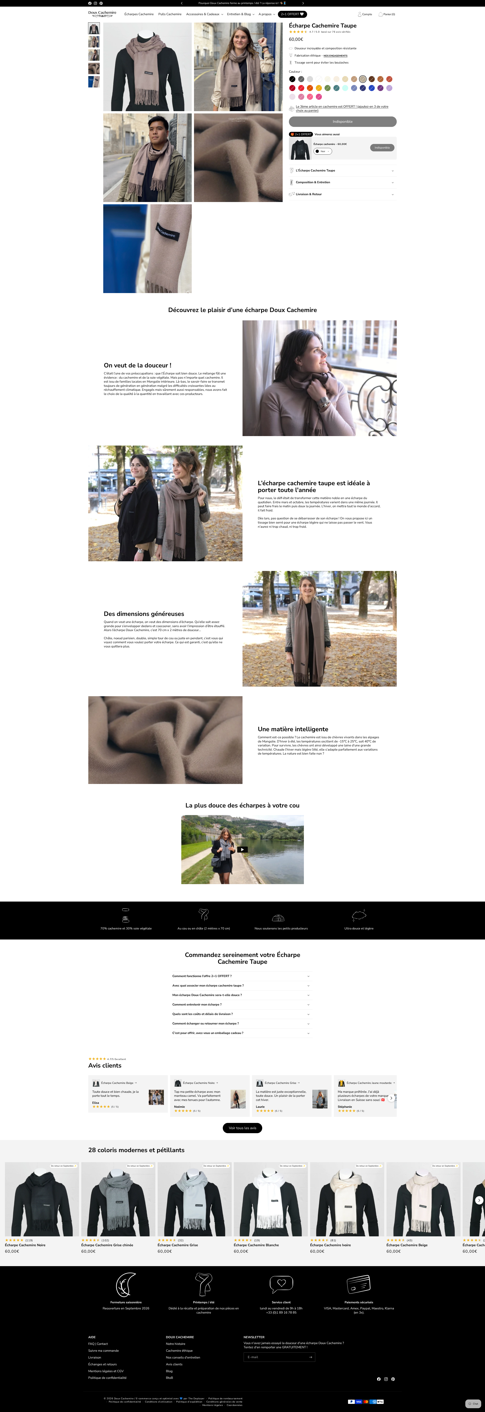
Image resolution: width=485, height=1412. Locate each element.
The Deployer (196, 1398)
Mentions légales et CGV (106, 1371)
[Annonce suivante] (303, 3)
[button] (204, 14)
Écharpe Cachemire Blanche (256, 1245)
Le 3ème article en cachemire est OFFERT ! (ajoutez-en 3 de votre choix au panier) (342, 109)
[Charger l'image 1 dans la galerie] (94, 28)
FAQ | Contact (98, 1344)
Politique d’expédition (189, 1401)
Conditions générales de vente (224, 1401)
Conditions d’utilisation (158, 1401)
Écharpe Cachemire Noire (25, 1245)
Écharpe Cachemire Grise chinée (107, 1245)
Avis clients (174, 1364)
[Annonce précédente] (181, 3)
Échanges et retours (102, 1364)
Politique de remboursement (225, 1398)
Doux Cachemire (124, 1398)
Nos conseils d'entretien (183, 1357)
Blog (169, 1371)
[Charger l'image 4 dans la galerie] (94, 68)
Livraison (94, 1357)
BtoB (169, 1378)
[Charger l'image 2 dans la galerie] (94, 41)
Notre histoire (175, 1344)
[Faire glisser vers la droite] (391, 1098)
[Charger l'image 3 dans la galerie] (94, 55)
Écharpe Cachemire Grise (178, 1245)
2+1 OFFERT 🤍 (292, 14)
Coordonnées (234, 1405)
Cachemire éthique (179, 1350)
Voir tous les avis (242, 1128)
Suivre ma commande (103, 1350)
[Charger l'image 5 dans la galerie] (94, 81)
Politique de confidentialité (107, 1378)
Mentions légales (212, 1405)
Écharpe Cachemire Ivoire (330, 1245)
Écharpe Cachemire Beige (407, 1245)
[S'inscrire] (310, 1357)
